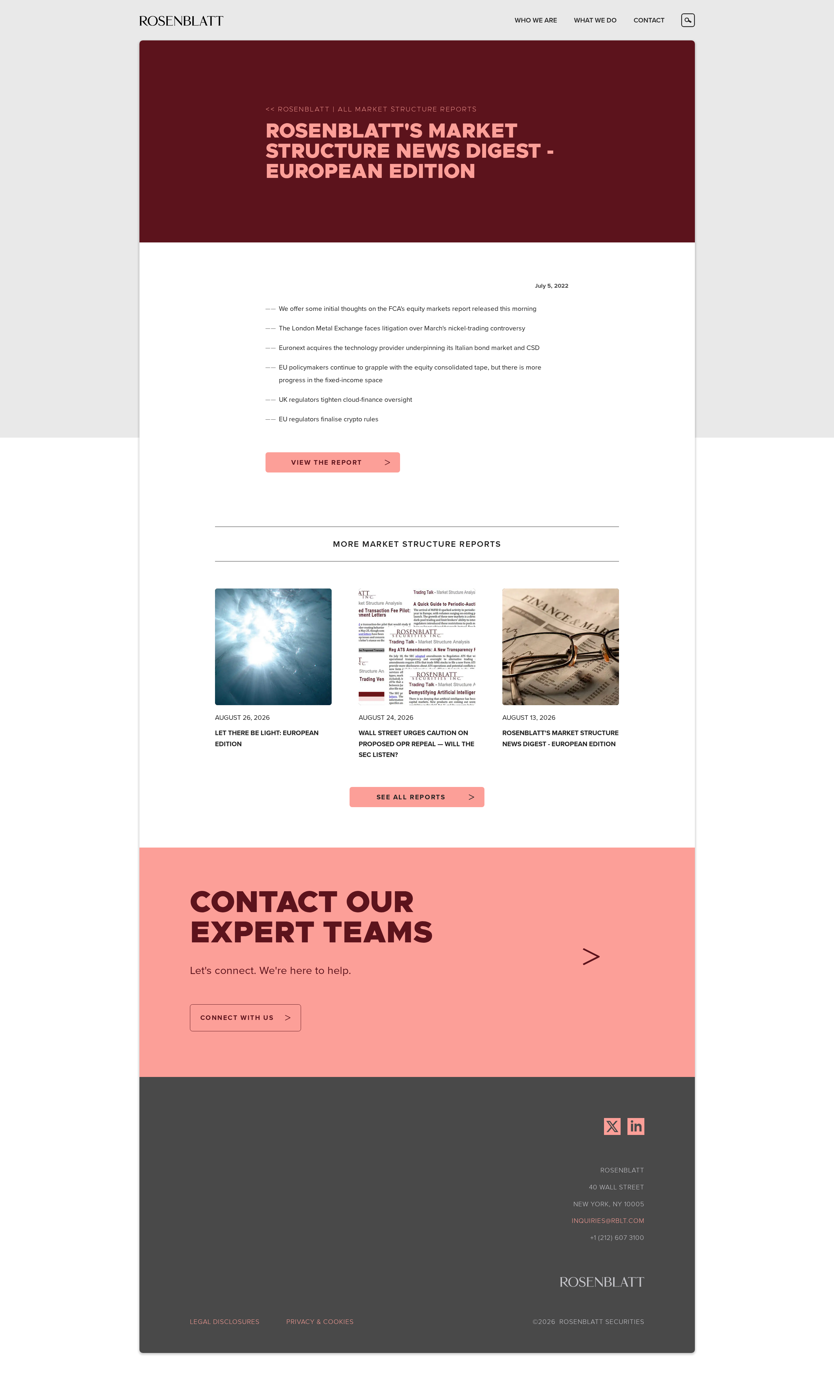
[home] (181, 20)
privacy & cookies (320, 1321)
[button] (536, 20)
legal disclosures (225, 1321)
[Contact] (588, 959)
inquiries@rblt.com (608, 1220)
